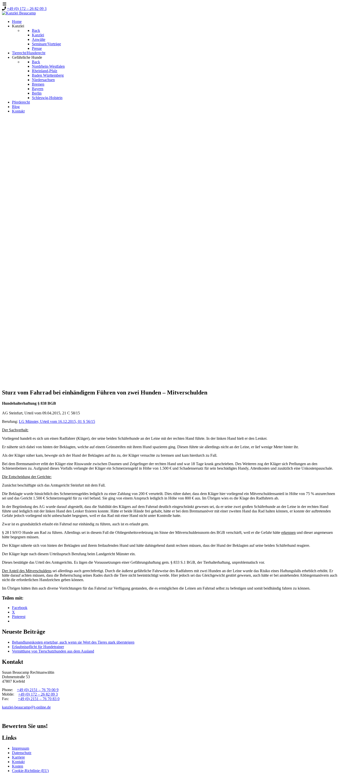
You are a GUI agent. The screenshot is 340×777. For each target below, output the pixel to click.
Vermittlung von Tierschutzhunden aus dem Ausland (53, 651)
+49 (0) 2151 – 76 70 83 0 (38, 699)
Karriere (18, 757)
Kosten (17, 766)
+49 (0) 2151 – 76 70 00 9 (37, 690)
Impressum (20, 748)
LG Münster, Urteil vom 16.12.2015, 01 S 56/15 (57, 421)
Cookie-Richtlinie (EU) (30, 771)
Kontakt (18, 762)
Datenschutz (21, 753)
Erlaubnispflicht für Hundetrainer (38, 647)
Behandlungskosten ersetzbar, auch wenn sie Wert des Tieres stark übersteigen (73, 642)
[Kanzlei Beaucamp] (19, 13)
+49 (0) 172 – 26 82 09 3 (27, 8)
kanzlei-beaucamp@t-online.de (26, 707)
